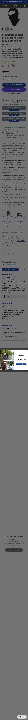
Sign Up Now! (21, 364)
